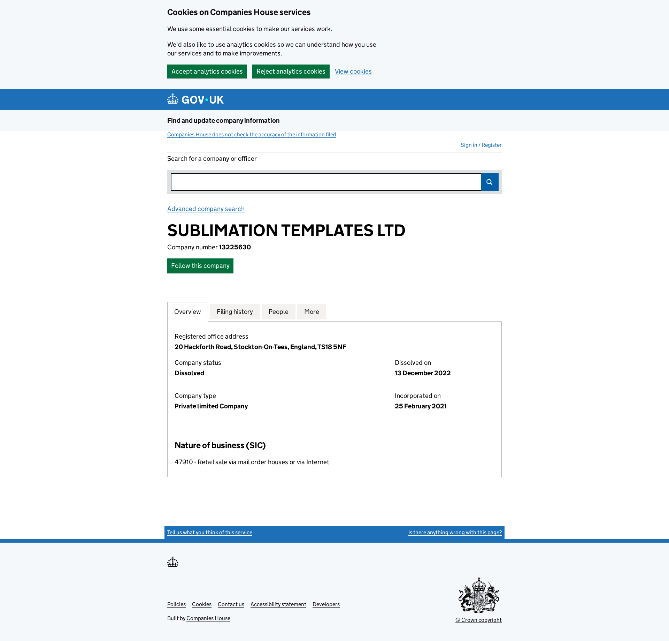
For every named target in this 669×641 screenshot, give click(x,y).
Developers (326, 604)
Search (490, 182)
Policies (176, 604)
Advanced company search (206, 209)
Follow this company (200, 266)
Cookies (202, 604)
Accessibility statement (278, 604)
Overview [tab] (187, 312)
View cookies (353, 71)
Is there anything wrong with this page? (455, 532)
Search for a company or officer (212, 158)
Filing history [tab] (235, 312)
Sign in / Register (481, 145)
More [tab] (311, 312)
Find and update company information (223, 120)
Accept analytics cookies (207, 71)
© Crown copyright (478, 620)
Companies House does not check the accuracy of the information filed (251, 134)
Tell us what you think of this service (209, 532)
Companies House (208, 618)
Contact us (231, 604)
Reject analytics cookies (290, 71)
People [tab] (279, 312)
